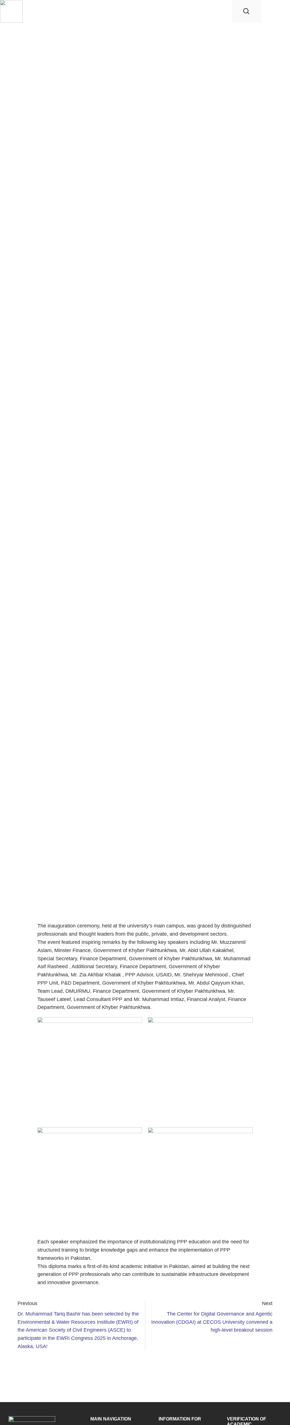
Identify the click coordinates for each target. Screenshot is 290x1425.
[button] (280, 11)
